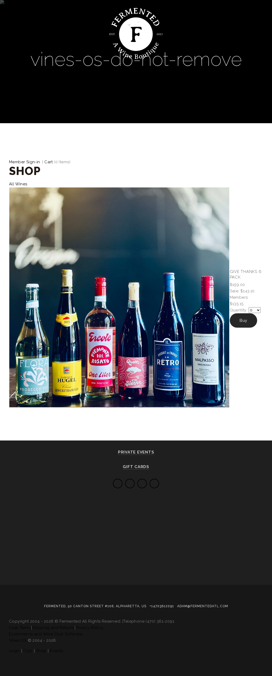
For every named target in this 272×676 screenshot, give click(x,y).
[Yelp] (117, 483)
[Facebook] (142, 483)
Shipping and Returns (53, 627)
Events (105, 64)
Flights (43, 64)
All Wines (18, 184)
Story (131, 64)
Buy (243, 320)
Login (14, 650)
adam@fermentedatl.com (202, 606)
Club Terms (20, 627)
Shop (41, 650)
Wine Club (74, 64)
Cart (48, 162)
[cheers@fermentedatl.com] (130, 483)
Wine (18, 64)
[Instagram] (154, 483)
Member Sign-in (24, 162)
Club (28, 650)
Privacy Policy (89, 627)
